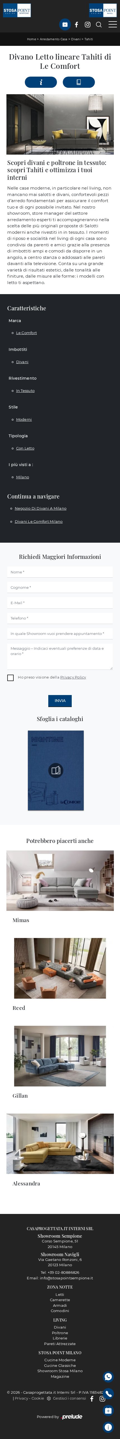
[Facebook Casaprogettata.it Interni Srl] (76, 24)
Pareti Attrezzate (60, 1343)
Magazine (60, 1376)
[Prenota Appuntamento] (65, 24)
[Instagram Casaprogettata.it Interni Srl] (87, 24)
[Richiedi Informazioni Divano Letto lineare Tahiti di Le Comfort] (41, 82)
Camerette (60, 1300)
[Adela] (107, 82)
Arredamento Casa (54, 39)
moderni (24, 419)
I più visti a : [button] (21, 464)
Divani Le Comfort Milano (39, 521)
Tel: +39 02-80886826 (60, 1272)
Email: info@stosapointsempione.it (60, 1278)
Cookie (38, 1398)
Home (31, 39)
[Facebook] (92, 1398)
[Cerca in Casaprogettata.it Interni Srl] (98, 24)
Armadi (60, 1305)
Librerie (60, 1338)
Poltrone (60, 1333)
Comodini (60, 1310)
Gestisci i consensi (69, 1398)
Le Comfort (26, 332)
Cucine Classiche (60, 1365)
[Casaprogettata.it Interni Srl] (17, 10)
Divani (76, 39)
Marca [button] (15, 320)
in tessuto (25, 390)
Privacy (21, 1398)
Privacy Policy (73, 677)
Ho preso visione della (52, 677)
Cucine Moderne (60, 1360)
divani (22, 362)
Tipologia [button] (18, 435)
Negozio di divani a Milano (41, 508)
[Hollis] (12, 82)
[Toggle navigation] (110, 24)
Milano (22, 477)
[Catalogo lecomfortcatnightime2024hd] (56, 770)
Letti (60, 1294)
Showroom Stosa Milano (60, 1371)
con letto (25, 448)
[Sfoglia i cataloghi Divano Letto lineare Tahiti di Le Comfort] (79, 82)
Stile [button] (13, 407)
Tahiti (89, 39)
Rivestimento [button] (23, 378)
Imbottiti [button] (18, 349)
